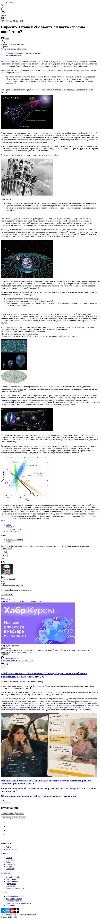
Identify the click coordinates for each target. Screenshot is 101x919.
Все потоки (10, 2)
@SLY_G (22, 586)
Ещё (8, 802)
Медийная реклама (14, 899)
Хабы (8, 862)
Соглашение (11, 886)
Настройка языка (8, 914)
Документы (11, 884)
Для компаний (12, 881)
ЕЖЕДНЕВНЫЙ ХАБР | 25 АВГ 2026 (17, 660)
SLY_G (4, 21)
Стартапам (10, 905)
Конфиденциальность (15, 888)
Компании (10, 864)
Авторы (9, 866)
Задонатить (6, 548)
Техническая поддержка (26, 914)
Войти (8, 847)
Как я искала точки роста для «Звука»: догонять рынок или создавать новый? (52, 705)
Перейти (5, 655)
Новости (9, 860)
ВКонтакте (5, 599)
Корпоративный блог (15, 896)
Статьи (9, 858)
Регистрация (11, 849)
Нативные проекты (14, 901)
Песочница (10, 869)
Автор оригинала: (13, 49)
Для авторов (11, 879)
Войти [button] (3, 15)
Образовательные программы (18, 903)
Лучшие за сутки (8, 813)
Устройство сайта (13, 877)
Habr (14, 917)
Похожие (19, 813)
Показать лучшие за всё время (13, 818)
